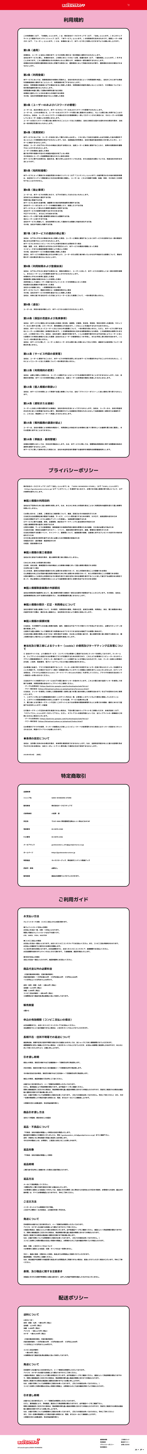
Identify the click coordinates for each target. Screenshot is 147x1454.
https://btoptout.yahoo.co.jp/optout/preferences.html (63, 689)
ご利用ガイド (125, 1440)
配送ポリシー (125, 1442)
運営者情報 (103, 1440)
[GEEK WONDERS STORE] (73, 5)
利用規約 (103, 1442)
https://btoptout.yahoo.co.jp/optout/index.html (60, 721)
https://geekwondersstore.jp (63, 853)
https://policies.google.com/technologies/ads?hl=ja (64, 686)
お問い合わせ (125, 1445)
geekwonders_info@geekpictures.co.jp (68, 845)
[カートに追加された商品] (129, 5)
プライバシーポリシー (107, 1445)
